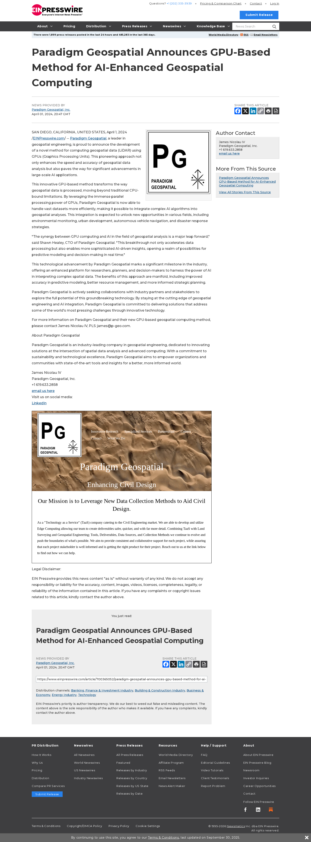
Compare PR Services (48, 786)
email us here (43, 391)
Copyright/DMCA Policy (84, 826)
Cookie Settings (148, 826)
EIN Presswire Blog (257, 762)
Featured (123, 762)
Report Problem (213, 786)
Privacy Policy (119, 826)
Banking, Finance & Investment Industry (102, 690)
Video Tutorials (212, 770)
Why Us (37, 762)
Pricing (221, 3)
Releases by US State (132, 786)
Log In (274, 3)
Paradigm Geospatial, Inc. (51, 110)
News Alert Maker (172, 786)
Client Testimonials (215, 778)
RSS (246, 34)
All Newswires (84, 754)
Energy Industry (64, 695)
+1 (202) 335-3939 (179, 3)
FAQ (204, 754)
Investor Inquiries (256, 778)
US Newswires (84, 770)
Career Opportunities (259, 786)
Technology (87, 695)
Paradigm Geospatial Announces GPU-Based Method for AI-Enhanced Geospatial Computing (247, 181)
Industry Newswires (88, 778)
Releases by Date (129, 793)
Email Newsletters (266, 34)
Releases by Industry (131, 770)
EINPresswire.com (49, 138)
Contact (256, 3)
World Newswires (87, 762)
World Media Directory (223, 34)
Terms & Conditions (46, 826)
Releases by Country (131, 778)
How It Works (41, 754)
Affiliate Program (171, 762)
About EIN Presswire (258, 754)
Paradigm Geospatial (88, 138)
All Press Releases (129, 754)
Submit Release (259, 15)
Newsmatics (236, 826)
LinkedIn (39, 403)
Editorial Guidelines (215, 762)
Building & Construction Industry (160, 690)
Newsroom (251, 770)
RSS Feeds (167, 770)
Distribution (40, 778)
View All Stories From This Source (245, 192)
